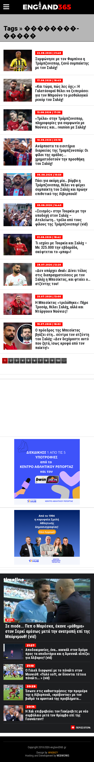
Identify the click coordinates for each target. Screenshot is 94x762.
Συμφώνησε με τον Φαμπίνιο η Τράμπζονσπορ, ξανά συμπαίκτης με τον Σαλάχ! (62, 63)
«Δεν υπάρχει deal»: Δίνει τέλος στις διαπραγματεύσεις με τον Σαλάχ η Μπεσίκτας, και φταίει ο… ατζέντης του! (62, 277)
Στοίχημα (47, 758)
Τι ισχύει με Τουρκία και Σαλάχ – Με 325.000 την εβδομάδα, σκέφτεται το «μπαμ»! (61, 247)
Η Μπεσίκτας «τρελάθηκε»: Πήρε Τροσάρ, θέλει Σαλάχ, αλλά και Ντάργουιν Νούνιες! (61, 307)
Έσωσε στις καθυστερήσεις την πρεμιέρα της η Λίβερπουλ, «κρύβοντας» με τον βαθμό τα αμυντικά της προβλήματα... (56, 695)
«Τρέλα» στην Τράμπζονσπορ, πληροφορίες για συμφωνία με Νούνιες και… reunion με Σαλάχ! (60, 122)
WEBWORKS (63, 755)
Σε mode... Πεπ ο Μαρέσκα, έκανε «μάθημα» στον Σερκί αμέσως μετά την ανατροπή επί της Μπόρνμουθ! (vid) (47, 631)
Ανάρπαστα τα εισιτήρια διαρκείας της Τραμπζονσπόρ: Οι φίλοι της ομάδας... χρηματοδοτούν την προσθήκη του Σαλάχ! (61, 155)
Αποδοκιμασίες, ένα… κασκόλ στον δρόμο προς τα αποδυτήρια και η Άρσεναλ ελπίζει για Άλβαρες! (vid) (57, 654)
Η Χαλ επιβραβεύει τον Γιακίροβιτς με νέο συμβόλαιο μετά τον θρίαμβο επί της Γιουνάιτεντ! (56, 715)
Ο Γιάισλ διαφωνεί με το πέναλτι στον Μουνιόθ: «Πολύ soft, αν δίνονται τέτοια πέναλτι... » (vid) (55, 674)
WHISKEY (52, 752)
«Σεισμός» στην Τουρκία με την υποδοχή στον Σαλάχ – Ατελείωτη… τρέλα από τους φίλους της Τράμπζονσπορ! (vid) (61, 217)
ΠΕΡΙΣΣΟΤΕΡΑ (83, 727)
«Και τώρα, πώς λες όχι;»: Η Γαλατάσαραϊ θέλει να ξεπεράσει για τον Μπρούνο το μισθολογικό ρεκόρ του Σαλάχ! (61, 93)
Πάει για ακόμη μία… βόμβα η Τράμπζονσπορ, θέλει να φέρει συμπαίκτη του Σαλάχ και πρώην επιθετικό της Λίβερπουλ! (61, 187)
